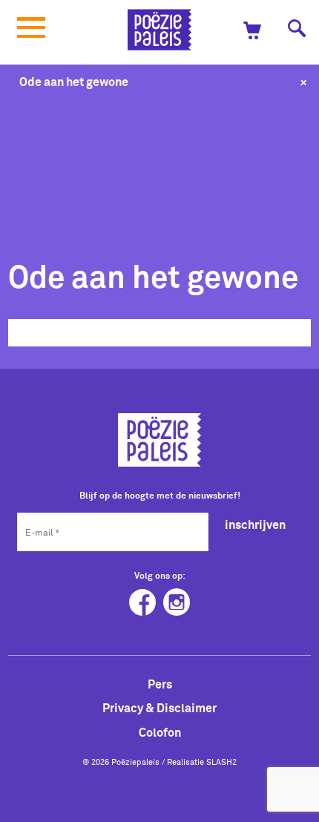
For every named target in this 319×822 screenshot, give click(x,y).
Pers (160, 684)
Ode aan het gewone (73, 81)
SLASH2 (221, 761)
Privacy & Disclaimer (159, 707)
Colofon (160, 732)
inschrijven (255, 524)
